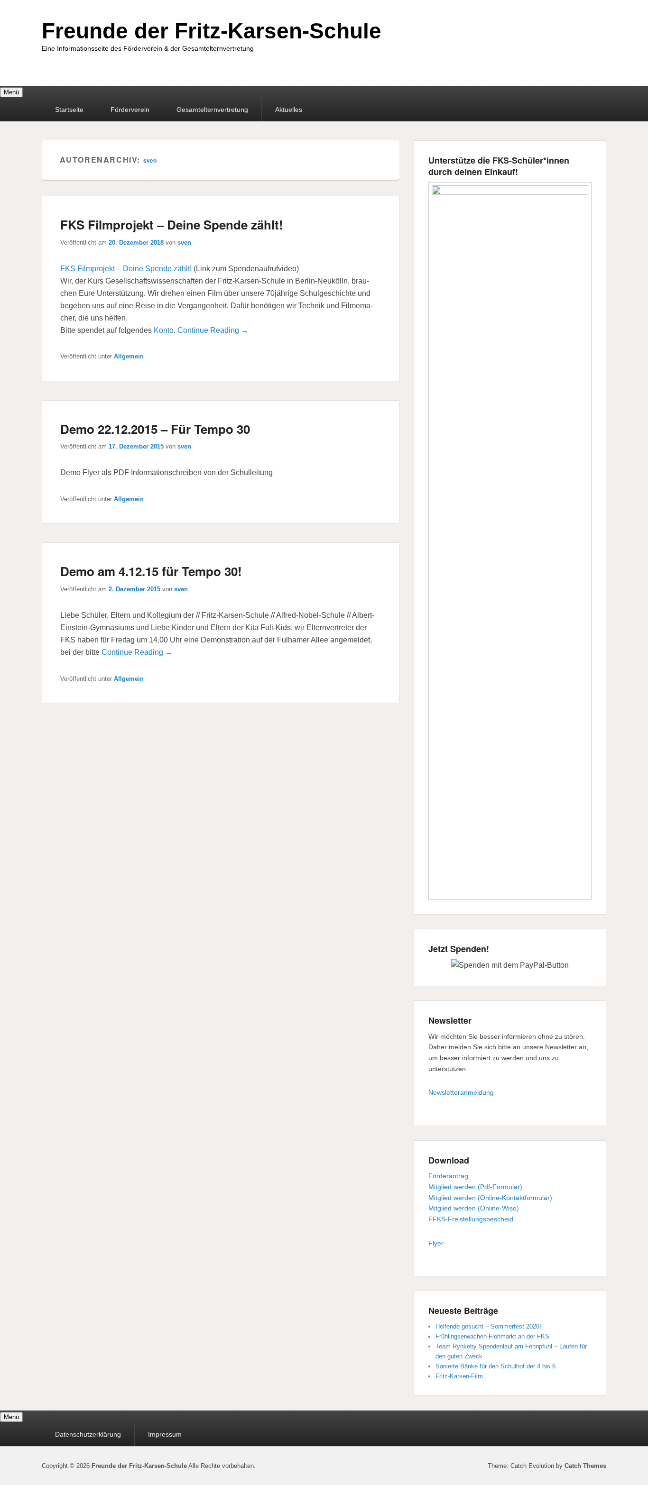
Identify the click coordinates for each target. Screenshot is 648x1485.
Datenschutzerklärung (88, 1434)
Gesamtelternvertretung (212, 109)
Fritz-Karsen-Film (459, 1376)
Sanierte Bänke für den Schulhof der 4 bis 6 (495, 1366)
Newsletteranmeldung (461, 1092)
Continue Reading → (213, 330)
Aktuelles (288, 109)
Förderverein (130, 109)
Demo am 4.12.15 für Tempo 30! (151, 571)
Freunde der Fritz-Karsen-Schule (211, 30)
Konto (164, 330)
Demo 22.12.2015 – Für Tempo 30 (155, 429)
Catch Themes (585, 1465)
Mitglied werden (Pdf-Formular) (475, 1187)
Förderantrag (448, 1176)
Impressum (165, 1434)
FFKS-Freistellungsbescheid (470, 1219)
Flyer (436, 1243)
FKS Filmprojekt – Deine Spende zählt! (171, 224)
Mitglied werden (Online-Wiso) (473, 1208)
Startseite (69, 109)
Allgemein (129, 356)
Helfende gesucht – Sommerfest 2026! (488, 1326)
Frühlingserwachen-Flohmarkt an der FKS (492, 1336)
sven (150, 160)
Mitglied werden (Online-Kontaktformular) (490, 1197)
